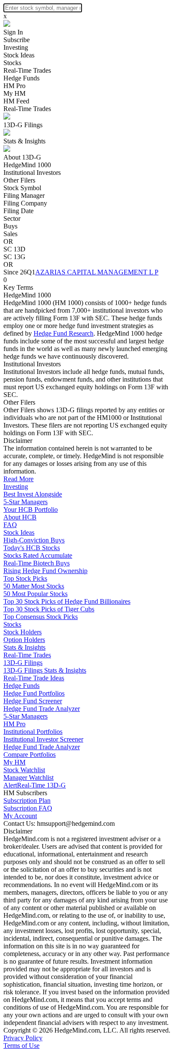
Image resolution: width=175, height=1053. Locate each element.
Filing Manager (24, 195)
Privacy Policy (22, 1038)
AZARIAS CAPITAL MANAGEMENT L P (96, 272)
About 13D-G (22, 157)
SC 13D (14, 249)
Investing (15, 47)
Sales (10, 233)
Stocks (12, 62)
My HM (14, 93)
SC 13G (14, 256)
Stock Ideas (18, 55)
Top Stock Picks (25, 578)
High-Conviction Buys (34, 540)
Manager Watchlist (28, 777)
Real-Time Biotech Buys (36, 563)
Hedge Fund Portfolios (34, 693)
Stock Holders (22, 632)
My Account (20, 815)
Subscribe (16, 39)
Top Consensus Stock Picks (40, 616)
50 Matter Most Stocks (33, 586)
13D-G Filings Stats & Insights (44, 670)
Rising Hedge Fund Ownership (45, 570)
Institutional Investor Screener (43, 739)
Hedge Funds (21, 78)
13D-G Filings (22, 124)
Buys (10, 226)
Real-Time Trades (27, 70)
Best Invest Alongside (32, 494)
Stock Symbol (22, 187)
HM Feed (16, 101)
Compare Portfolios (29, 754)
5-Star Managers (25, 501)
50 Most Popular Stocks (35, 593)
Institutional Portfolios (32, 731)
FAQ (10, 524)
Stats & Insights (24, 141)
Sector (11, 218)
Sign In (13, 32)
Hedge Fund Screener (32, 701)
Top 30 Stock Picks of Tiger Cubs (48, 609)
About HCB (20, 517)
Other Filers (19, 180)
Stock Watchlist (24, 769)
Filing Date (18, 210)
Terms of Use (21, 1045)
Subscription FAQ (27, 808)
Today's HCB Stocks (31, 547)
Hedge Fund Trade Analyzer (41, 708)
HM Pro (14, 85)
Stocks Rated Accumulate (37, 555)
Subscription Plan (27, 800)
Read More (18, 478)
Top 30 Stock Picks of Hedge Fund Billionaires (66, 601)
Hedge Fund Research (63, 333)
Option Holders (24, 639)
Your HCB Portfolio (30, 509)
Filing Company (25, 203)
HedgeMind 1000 (27, 164)
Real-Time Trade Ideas (33, 678)
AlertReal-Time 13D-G (34, 785)
